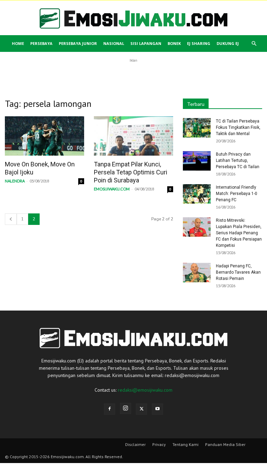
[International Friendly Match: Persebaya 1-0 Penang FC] (197, 194)
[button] (253, 43)
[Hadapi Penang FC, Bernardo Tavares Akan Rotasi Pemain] (197, 272)
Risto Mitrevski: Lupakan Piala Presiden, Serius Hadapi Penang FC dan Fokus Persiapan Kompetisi (239, 233)
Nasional (113, 43)
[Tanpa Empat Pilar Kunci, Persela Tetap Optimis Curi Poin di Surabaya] (133, 136)
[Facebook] (109, 409)
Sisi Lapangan (145, 43)
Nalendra (15, 181)
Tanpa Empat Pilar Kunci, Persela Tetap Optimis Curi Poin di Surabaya (130, 172)
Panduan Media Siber (225, 444)
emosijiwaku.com (112, 189)
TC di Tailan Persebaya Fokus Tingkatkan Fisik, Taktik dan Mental (238, 127)
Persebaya (41, 43)
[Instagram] (125, 408)
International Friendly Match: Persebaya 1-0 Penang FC (236, 193)
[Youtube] (157, 409)
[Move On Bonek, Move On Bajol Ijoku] (44, 136)
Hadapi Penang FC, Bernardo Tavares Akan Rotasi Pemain (238, 272)
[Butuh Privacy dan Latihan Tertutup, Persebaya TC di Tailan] (197, 161)
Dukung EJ (228, 43)
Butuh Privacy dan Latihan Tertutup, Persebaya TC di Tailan (237, 160)
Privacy (159, 444)
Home (18, 43)
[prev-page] (11, 219)
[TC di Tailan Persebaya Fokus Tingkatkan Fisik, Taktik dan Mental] (197, 128)
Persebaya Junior (78, 43)
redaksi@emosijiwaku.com (145, 390)
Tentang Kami (185, 444)
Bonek (174, 43)
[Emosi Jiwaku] (133, 18)
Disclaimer (135, 444)
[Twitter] (141, 409)
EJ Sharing (198, 43)
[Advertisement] (133, 74)
